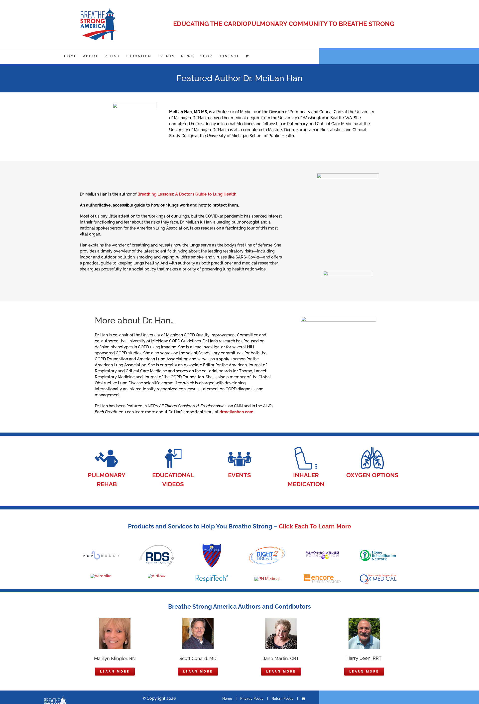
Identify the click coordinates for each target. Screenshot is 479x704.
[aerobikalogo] (101, 576)
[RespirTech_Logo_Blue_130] (212, 576)
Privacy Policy (251, 699)
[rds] (156, 545)
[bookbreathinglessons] (348, 175)
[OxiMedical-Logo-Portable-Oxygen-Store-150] (378, 575)
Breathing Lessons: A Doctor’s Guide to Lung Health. (187, 194)
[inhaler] (305, 447)
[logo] (156, 576)
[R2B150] (267, 547)
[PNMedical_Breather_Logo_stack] (267, 578)
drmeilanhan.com (236, 412)
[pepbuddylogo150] (101, 552)
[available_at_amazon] (348, 272)
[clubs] (239, 447)
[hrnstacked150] (378, 550)
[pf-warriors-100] (212, 545)
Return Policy (282, 699)
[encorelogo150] (322, 575)
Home (227, 699)
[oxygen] (372, 447)
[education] (173, 447)
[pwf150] (322, 553)
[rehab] (106, 447)
